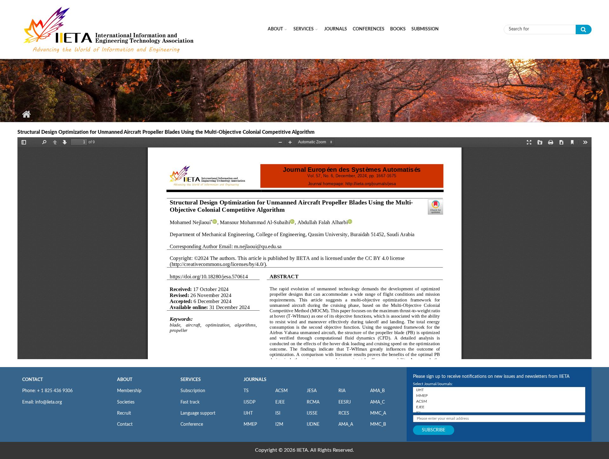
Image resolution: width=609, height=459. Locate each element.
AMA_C (377, 402)
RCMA (313, 402)
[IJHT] (499, 390)
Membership (129, 391)
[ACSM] (499, 401)
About (275, 29)
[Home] (109, 29)
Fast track (190, 402)
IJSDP (249, 402)
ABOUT (124, 380)
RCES (343, 413)
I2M (279, 424)
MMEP (250, 424)
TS (246, 391)
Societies (125, 402)
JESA (312, 391)
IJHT (248, 413)
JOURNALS (255, 380)
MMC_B (378, 424)
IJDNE (313, 424)
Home (26, 114)
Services (303, 29)
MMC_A (378, 413)
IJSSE (312, 413)
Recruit (124, 413)
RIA (341, 391)
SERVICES (190, 380)
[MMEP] (499, 395)
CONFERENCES (368, 29)
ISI (277, 413)
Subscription (192, 391)
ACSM (281, 391)
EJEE (280, 402)
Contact (125, 424)
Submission (425, 29)
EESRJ (344, 402)
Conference (191, 424)
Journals (335, 29)
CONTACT (32, 380)
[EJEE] (499, 407)
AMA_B (377, 391)
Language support (197, 413)
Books (398, 29)
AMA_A (345, 424)
